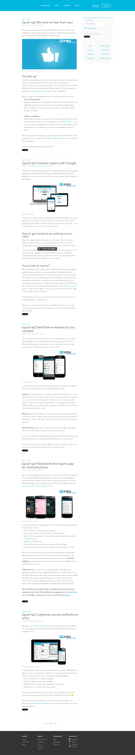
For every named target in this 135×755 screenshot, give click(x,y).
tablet (66, 286)
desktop (73, 286)
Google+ (74, 744)
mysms (24, 736)
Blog (77, 5)
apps (90, 46)
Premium (95, 6)
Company (41, 742)
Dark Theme (26, 486)
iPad (65, 86)
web (61, 286)
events (90, 50)
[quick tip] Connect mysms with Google (49, 163)
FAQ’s (40, 122)
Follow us (73, 736)
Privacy (40, 746)
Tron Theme (36, 486)
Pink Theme (48, 486)
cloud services (105, 46)
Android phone (37, 91)
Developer (56, 742)
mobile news (105, 54)
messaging (90, 54)
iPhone (57, 86)
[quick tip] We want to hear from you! (47, 22)
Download (45, 5)
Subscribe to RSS (91, 28)
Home (30, 6)
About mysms (42, 739)
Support (67, 5)
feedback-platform (43, 703)
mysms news (31, 166)
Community (57, 736)
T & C (40, 744)
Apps (57, 5)
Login (106, 6)
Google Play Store (30, 539)
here (45, 300)
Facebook (74, 739)
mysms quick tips (33, 25)
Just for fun (105, 50)
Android (25, 275)
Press (39, 749)
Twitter (73, 742)
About (40, 736)
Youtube (74, 746)
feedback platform (66, 122)
